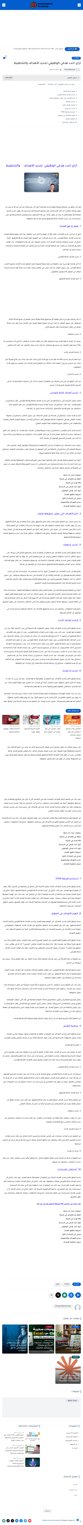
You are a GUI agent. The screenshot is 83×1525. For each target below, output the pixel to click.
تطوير (58, 1284)
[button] (71, 1295)
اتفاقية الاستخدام (71, 1437)
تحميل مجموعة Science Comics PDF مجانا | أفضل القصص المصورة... (68, 1347)
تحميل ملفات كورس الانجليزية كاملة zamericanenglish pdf (15, 1463)
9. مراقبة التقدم (71, 119)
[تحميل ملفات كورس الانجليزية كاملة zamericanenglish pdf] (32, 1462)
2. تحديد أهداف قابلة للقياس (67, 95)
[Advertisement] (41, 29)
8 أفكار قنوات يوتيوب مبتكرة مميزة (11, 730)
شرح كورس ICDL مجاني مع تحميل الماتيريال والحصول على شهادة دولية (14, 1437)
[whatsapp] (3, 1520)
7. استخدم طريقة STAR (69, 112)
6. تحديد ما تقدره (71, 108)
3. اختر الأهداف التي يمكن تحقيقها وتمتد (63, 98)
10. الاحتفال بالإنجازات (69, 122)
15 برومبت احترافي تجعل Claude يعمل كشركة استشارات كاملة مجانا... (68, 1378)
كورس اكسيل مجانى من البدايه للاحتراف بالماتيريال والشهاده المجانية (14, 1450)
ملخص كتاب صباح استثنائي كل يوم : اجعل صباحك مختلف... (73, 733)
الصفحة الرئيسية (71, 1433)
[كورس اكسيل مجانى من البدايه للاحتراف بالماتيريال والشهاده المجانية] (32, 1449)
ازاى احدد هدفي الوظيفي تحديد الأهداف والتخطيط (57, 84)
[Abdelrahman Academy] (41, 5)
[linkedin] (16, 1520)
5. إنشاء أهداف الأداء (69, 105)
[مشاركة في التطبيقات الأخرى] (51, 1295)
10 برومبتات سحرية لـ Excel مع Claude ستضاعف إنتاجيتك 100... (43, 1347)
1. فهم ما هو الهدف (70, 91)
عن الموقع (73, 1444)
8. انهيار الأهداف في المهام (67, 115)
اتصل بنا (74, 1448)
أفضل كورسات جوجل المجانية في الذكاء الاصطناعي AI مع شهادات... (16, 1347)
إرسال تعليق (72, 1400)
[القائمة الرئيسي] (79, 5)
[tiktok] (8, 1520)
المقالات (76, 58)
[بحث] (3, 5)
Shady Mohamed (69, 69)
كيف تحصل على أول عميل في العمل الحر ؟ (52, 732)
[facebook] (21, 1520)
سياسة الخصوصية (71, 1440)
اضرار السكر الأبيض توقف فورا (32, 730)
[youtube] (29, 1520)
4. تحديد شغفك (71, 102)
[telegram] (25, 1520)
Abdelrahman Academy (51, 1520)
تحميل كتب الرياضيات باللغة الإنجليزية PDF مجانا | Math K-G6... (40, 49)
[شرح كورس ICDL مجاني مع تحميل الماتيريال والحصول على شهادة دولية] (32, 1436)
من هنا (39, 1204)
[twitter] (12, 1520)
